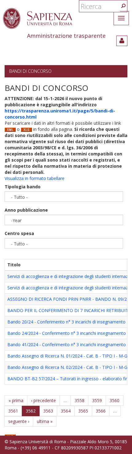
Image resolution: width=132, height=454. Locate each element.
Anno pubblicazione (26, 210)
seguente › (18, 421)
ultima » (44, 421)
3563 (48, 411)
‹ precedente (43, 400)
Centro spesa (19, 233)
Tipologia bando (23, 187)
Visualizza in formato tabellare (34, 178)
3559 (97, 400)
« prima (16, 400)
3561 (13, 411)
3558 (79, 400)
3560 (114, 400)
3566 (101, 411)
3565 (83, 411)
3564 (66, 411)
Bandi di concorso (30, 71)
